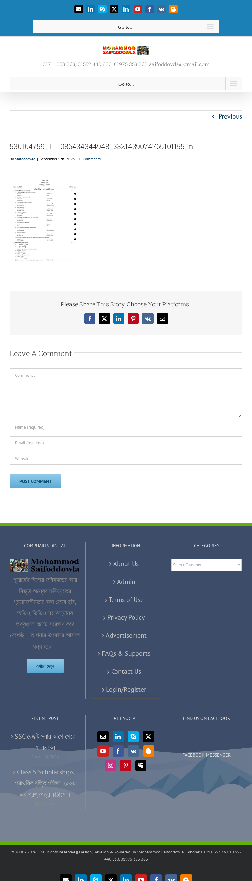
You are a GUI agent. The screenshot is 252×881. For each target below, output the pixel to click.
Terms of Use (126, 600)
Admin (126, 582)
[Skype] (133, 736)
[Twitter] (148, 736)
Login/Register (126, 689)
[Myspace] (140, 765)
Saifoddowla (25, 158)
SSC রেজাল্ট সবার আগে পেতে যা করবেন (45, 742)
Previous (230, 116)
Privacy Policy (126, 617)
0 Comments (90, 158)
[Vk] (133, 751)
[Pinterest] (125, 765)
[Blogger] (148, 751)
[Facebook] (118, 751)
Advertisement (126, 635)
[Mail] (103, 736)
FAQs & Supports (126, 653)
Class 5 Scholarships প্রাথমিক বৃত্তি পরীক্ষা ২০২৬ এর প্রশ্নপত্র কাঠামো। (45, 783)
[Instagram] (110, 765)
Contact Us (126, 671)
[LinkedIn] (118, 736)
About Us (126, 564)
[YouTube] (103, 751)
